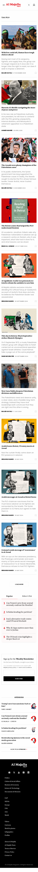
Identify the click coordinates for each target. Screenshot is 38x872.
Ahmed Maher (6, 130)
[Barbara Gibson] (19, 321)
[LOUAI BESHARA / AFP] (19, 150)
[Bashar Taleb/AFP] (19, 376)
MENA (7, 801)
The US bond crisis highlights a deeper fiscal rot (19, 637)
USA (6, 808)
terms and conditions (25, 667)
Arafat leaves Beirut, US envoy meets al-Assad (18, 447)
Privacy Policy (9, 852)
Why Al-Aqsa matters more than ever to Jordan (19, 628)
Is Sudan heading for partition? (19, 612)
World (7, 815)
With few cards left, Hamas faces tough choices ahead (17, 53)
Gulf (6, 798)
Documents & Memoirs (12, 792)
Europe (7, 805)
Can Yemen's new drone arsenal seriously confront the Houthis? (19, 604)
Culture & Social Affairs (12, 781)
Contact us (8, 855)
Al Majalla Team (10, 845)
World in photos (10, 828)
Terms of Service (10, 848)
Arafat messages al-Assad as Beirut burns (18, 497)
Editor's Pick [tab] (27, 596)
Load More (19, 584)
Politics (7, 778)
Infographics (9, 832)
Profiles (7, 835)
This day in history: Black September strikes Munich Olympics (16, 337)
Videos (7, 821)
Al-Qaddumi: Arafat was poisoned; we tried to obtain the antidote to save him (17, 282)
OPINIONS (19, 697)
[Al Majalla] (19, 92)
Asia (6, 812)
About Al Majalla (10, 842)
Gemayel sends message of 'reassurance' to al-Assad (18, 551)
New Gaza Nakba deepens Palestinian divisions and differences (17, 392)
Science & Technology (12, 788)
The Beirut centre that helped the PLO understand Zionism (17, 227)
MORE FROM (18, 749)
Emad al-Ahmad (7, 246)
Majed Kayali (6, 73)
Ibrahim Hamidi (7, 301)
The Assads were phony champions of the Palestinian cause (18, 166)
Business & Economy (12, 785)
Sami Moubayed (7, 356)
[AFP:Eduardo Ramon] (19, 265)
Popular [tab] (9, 596)
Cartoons (8, 825)
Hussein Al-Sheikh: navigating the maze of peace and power (18, 108)
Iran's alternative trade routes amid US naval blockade (18, 619)
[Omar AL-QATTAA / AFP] (19, 37)
